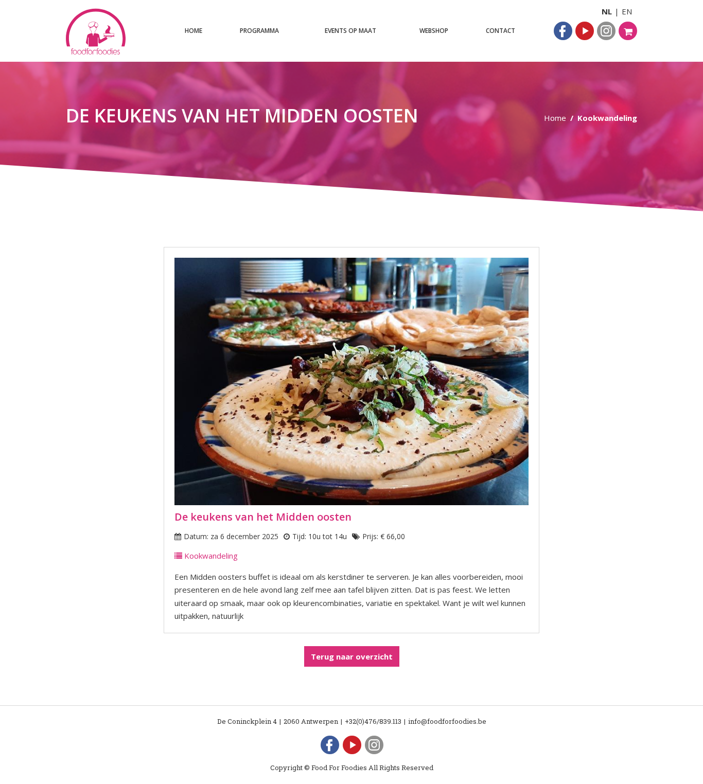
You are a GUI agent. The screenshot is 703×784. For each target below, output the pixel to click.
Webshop (433, 30)
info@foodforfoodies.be (447, 721)
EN (627, 11)
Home (193, 30)
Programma (259, 30)
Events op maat (350, 30)
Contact (500, 30)
